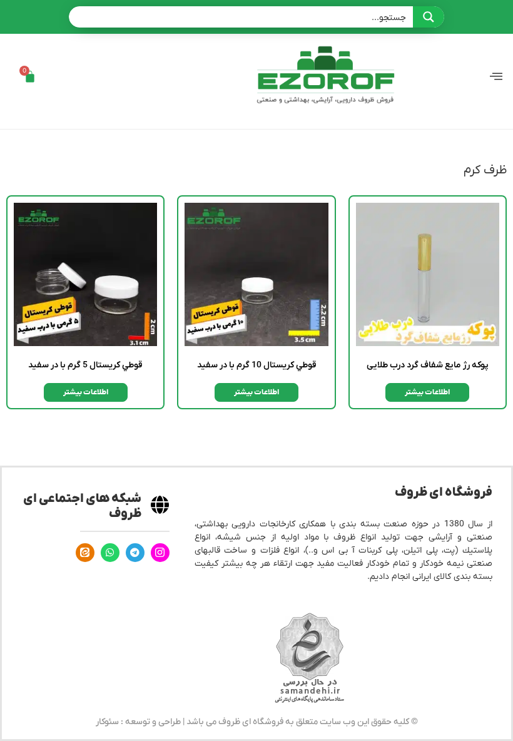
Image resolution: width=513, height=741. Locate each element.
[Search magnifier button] (428, 17)
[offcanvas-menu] (496, 76)
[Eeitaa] (85, 552)
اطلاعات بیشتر (427, 392)
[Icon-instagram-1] (160, 552)
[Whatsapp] (110, 552)
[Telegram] (135, 552)
